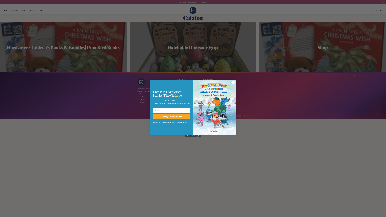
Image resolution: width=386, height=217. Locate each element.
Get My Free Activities (171, 116)
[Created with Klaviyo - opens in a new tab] (193, 136)
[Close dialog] (233, 82)
